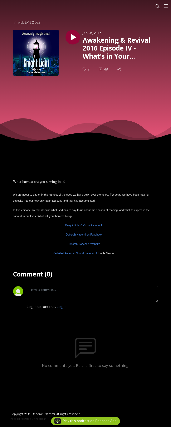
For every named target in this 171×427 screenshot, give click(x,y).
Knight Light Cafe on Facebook (84, 225)
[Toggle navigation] (166, 6)
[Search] (157, 6)
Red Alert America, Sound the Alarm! (75, 253)
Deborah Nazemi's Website (84, 244)
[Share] (119, 69)
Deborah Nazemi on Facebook (84, 234)
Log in (62, 306)
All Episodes (28, 22)
